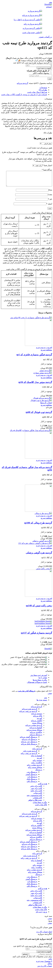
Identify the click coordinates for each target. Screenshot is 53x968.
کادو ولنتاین (37, 798)
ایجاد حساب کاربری (44, 932)
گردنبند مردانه (22, 83)
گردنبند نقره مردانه (29, 709)
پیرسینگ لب (32, 777)
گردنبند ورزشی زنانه (29, 753)
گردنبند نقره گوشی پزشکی (39, 552)
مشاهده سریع (46, 350)
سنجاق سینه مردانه (34, 730)
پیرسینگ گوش (31, 774)
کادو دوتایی (37, 793)
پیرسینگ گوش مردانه (28, 737)
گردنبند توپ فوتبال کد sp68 (39, 412)
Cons (50, 195)
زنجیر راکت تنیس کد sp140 (39, 605)
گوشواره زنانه (36, 756)
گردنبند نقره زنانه (30, 751)
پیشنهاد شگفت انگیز (41, 73)
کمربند (39, 718)
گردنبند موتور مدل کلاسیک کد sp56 (35, 382)
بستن (50, 693)
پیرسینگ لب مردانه (29, 739)
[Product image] (38, 345)
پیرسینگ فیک (32, 779)
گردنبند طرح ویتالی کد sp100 (38, 523)
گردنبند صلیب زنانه (34, 765)
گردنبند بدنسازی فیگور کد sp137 (36, 633)
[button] (44, 347)
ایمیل (49, 204)
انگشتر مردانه (36, 720)
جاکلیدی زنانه (36, 763)
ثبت (49, 79)
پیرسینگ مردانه (36, 735)
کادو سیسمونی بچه (34, 795)
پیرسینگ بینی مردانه (29, 742)
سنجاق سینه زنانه (35, 767)
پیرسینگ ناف (32, 781)
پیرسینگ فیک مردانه (29, 744)
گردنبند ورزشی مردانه (28, 711)
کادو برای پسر (36, 788)
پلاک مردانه (37, 716)
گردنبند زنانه (37, 749)
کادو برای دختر (36, 786)
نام (50, 199)
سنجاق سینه (37, 723)
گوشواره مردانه (35, 727)
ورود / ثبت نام (41, 912)
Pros (50, 190)
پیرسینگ (38, 770)
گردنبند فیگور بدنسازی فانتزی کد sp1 (34, 354)
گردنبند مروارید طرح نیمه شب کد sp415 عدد (31, 63)
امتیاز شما (47, 165)
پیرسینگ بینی (32, 772)
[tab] (24, 87)
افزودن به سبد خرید (44, 68)
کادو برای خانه (36, 791)
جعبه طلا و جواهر (35, 800)
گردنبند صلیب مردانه (33, 725)
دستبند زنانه (37, 760)
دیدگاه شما (47, 170)
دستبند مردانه (36, 713)
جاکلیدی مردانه (36, 732)
